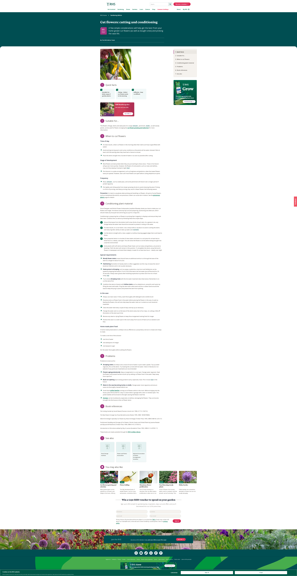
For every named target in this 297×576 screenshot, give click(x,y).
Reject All (207, 572)
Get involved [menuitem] (111, 9)
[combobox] (159, 4)
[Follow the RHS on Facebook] (156, 553)
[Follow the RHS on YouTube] (141, 553)
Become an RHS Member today (148, 540)
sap (108, 275)
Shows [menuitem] (128, 9)
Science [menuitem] (147, 9)
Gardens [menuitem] (134, 9)
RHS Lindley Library (134, 432)
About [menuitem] (179, 9)
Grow (188, 88)
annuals (135, 126)
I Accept (261, 572)
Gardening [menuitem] (120, 9)
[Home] (110, 4)
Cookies (124, 559)
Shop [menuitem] (153, 9)
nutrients (136, 230)
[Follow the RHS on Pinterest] (161, 553)
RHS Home (103, 15)
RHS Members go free (122, 104)
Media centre (177, 559)
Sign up (177, 521)
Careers (155, 559)
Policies (138, 559)
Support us (108, 559)
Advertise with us (169, 559)
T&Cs (153, 519)
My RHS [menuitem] (185, 9)
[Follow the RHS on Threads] (151, 553)
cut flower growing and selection (138, 128)
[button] (295, 202)
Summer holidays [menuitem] (163, 9)
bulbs (148, 126)
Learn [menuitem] (141, 9)
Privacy (119, 559)
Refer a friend (162, 559)
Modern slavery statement (147, 559)
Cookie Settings (174, 572)
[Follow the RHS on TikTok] (146, 553)
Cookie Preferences (131, 559)
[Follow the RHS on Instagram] (136, 553)
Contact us (114, 559)
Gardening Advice (116, 15)
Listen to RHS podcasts (186, 559)
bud (128, 168)
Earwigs (105, 398)
